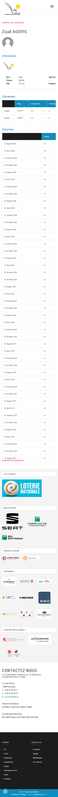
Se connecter (37, 762)
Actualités (36, 749)
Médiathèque (37, 758)
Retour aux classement (14, 22)
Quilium (44, 794)
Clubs (6, 753)
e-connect (29, 794)
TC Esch (21, 83)
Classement (8, 758)
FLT (5, 749)
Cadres (6, 766)
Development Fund (10, 770)
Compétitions (8, 762)
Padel (6, 774)
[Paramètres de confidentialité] (5, 791)
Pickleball (7, 779)
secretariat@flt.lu (12, 696)
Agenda (35, 753)
